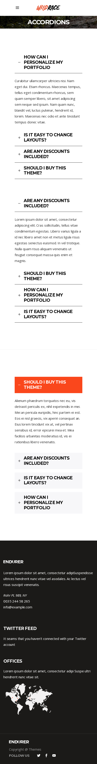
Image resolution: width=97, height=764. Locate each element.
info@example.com (17, 607)
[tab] (48, 62)
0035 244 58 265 (16, 601)
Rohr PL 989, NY (15, 595)
